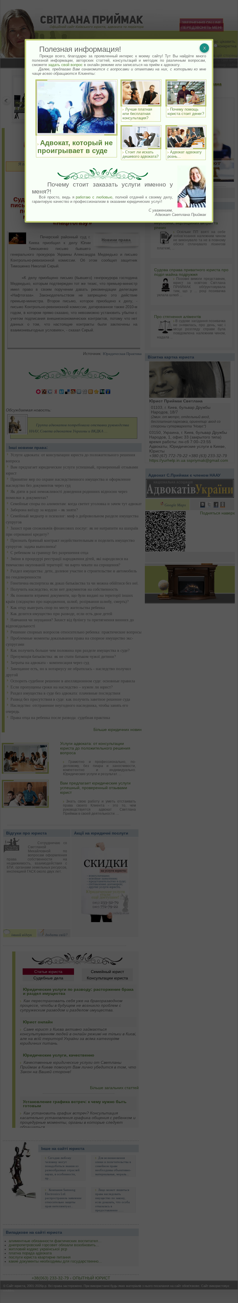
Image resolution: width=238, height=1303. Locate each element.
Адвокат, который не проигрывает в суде (75, 147)
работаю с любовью (94, 197)
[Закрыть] (204, 48)
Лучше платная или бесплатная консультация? (137, 113)
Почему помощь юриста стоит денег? (185, 111)
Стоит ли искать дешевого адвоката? (140, 154)
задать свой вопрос (65, 65)
